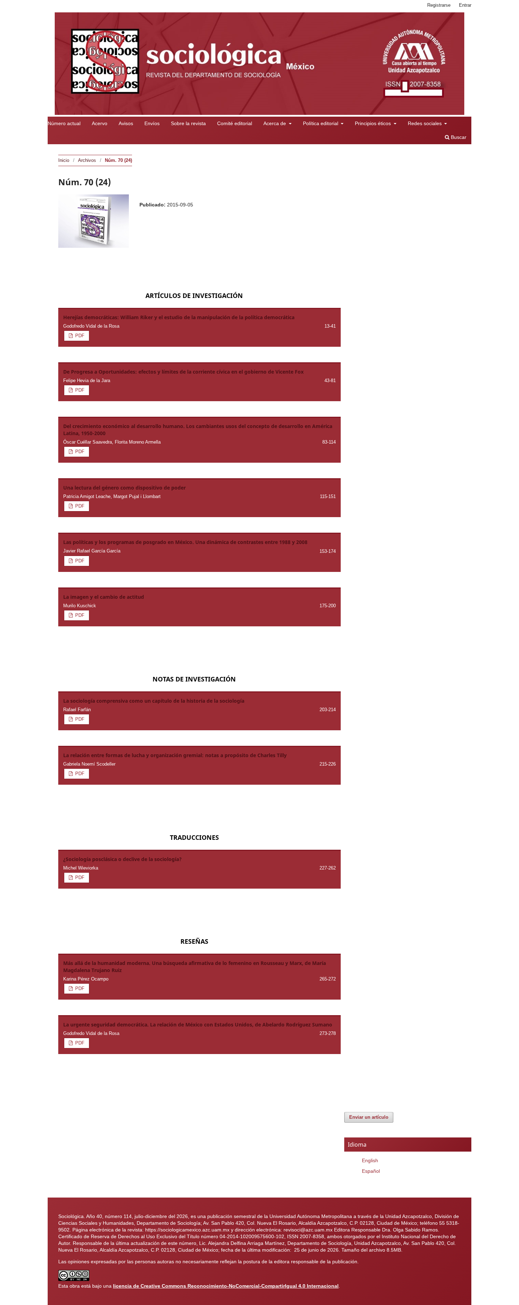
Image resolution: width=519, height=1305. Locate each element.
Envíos (152, 123)
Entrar (465, 5)
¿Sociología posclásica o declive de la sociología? (122, 859)
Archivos (87, 160)
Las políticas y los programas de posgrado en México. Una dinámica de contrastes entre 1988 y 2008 (185, 542)
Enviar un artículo (368, 1117)
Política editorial (321, 123)
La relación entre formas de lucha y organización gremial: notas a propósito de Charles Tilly (175, 755)
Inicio (63, 160)
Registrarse (439, 5)
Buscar (457, 137)
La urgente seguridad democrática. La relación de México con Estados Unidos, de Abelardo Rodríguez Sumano (197, 1024)
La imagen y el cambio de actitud (103, 596)
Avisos (126, 123)
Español (371, 1171)
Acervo (99, 123)
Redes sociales (425, 123)
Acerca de (275, 123)
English (370, 1160)
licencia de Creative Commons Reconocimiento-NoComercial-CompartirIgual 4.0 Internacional (226, 1286)
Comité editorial (234, 123)
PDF (79, 335)
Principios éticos (373, 123)
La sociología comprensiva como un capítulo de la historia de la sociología (153, 700)
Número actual (64, 123)
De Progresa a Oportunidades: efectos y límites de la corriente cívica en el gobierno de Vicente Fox (183, 371)
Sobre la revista (188, 123)
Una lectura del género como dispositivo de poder (124, 487)
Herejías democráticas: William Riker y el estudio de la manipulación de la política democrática (178, 317)
